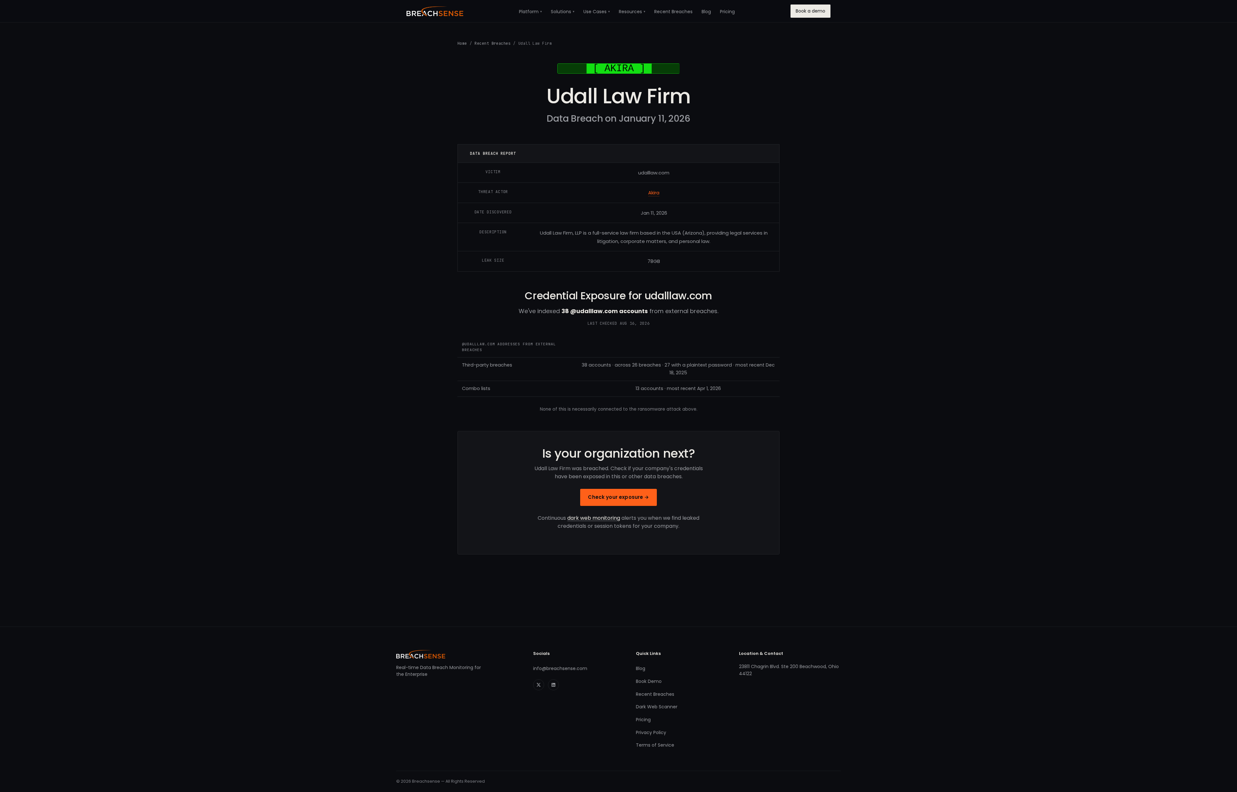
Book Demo (649, 681)
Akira (653, 192)
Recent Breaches (673, 11)
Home (462, 43)
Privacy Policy (651, 732)
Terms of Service (655, 745)
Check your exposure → (618, 497)
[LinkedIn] (553, 684)
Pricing (727, 11)
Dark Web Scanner (656, 706)
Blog (706, 11)
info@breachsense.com (560, 668)
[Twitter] (538, 684)
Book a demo (810, 11)
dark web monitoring (593, 518)
